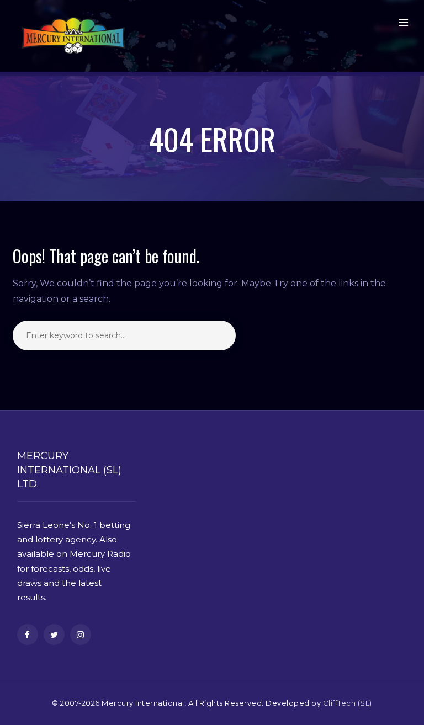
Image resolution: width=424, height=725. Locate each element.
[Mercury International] (73, 36)
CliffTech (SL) (347, 703)
